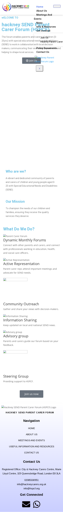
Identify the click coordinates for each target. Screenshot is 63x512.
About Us (41, 10)
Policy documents (46, 48)
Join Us (44, 37)
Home (39, 6)
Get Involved (43, 30)
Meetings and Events (43, 16)
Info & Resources (46, 26)
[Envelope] (26, 504)
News (39, 22)
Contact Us (42, 52)
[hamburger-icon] (57, 6)
